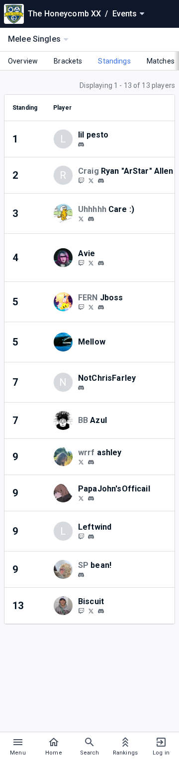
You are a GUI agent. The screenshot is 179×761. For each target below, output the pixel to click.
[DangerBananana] (81, 611)
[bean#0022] (81, 574)
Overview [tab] (23, 61)
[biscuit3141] (101, 611)
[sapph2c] (81, 462)
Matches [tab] (161, 61)
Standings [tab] (114, 61)
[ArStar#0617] (101, 180)
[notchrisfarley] (81, 387)
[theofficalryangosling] (91, 218)
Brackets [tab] (68, 61)
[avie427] (101, 263)
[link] (81, 144)
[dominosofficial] (91, 498)
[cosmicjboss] (101, 307)
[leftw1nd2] (91, 536)
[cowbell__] (81, 144)
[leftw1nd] (81, 536)
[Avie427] (91, 263)
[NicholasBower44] (81, 218)
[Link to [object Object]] (65, 213)
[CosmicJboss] (81, 307)
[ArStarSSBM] (81, 180)
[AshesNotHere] (81, 498)
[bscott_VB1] (91, 611)
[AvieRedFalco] (81, 263)
